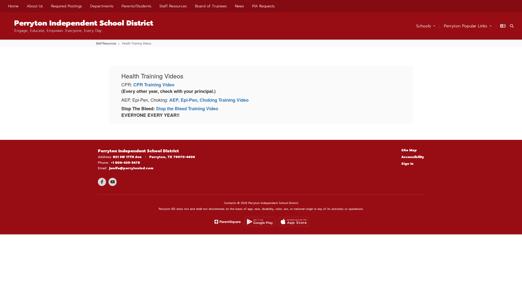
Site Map (409, 150)
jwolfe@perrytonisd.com (131, 168)
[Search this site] (512, 26)
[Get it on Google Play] (260, 221)
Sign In (407, 163)
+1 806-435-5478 (125, 162)
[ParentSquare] (227, 222)
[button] (426, 26)
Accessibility (412, 157)
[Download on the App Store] (293, 221)
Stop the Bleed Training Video (187, 108)
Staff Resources (106, 43)
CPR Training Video (153, 84)
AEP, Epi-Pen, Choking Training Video (209, 100)
